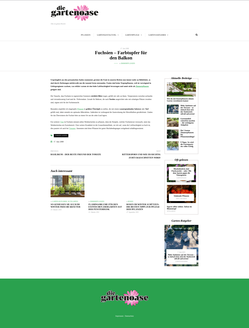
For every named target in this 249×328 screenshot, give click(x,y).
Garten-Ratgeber (157, 35)
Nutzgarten (73, 201)
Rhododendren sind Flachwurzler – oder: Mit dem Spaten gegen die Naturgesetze (181, 172)
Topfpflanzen (61, 136)
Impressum (119, 316)
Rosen (130, 201)
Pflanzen (85, 35)
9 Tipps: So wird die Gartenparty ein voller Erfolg (187, 144)
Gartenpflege (132, 35)
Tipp (62, 122)
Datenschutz (129, 316)
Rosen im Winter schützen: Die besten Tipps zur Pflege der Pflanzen (143, 206)
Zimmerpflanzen (128, 63)
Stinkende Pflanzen (181, 196)
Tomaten (72, 128)
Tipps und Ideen (181, 198)
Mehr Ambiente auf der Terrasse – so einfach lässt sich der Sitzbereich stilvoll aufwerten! (188, 110)
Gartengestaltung (106, 35)
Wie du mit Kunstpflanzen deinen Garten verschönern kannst (180, 100)
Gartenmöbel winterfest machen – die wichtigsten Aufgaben (188, 122)
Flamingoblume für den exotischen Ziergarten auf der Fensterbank (105, 206)
